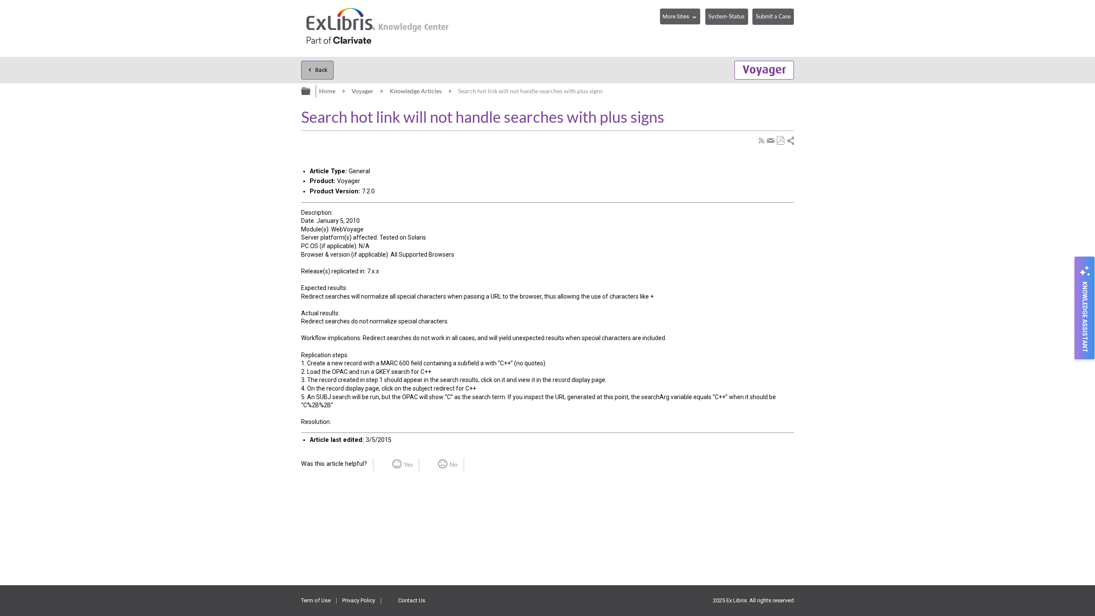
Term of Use (316, 600)
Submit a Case (773, 16)
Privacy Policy (358, 600)
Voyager (363, 91)
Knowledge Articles (416, 91)
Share (790, 140)
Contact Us (411, 600)
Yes (408, 464)
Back (321, 70)
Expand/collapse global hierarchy (306, 90)
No (454, 464)
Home (328, 91)
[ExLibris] (378, 28)
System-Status (726, 16)
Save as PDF (780, 140)
